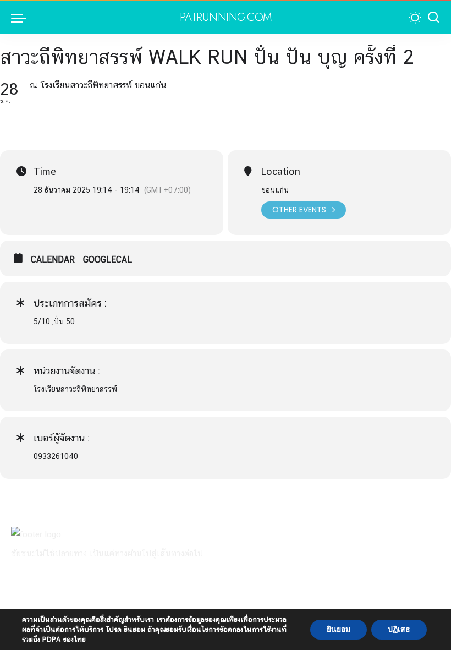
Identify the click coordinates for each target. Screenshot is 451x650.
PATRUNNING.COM (226, 18)
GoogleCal (107, 259)
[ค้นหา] (433, 17)
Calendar (53, 259)
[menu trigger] (21, 17)
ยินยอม (338, 629)
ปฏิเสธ (399, 629)
